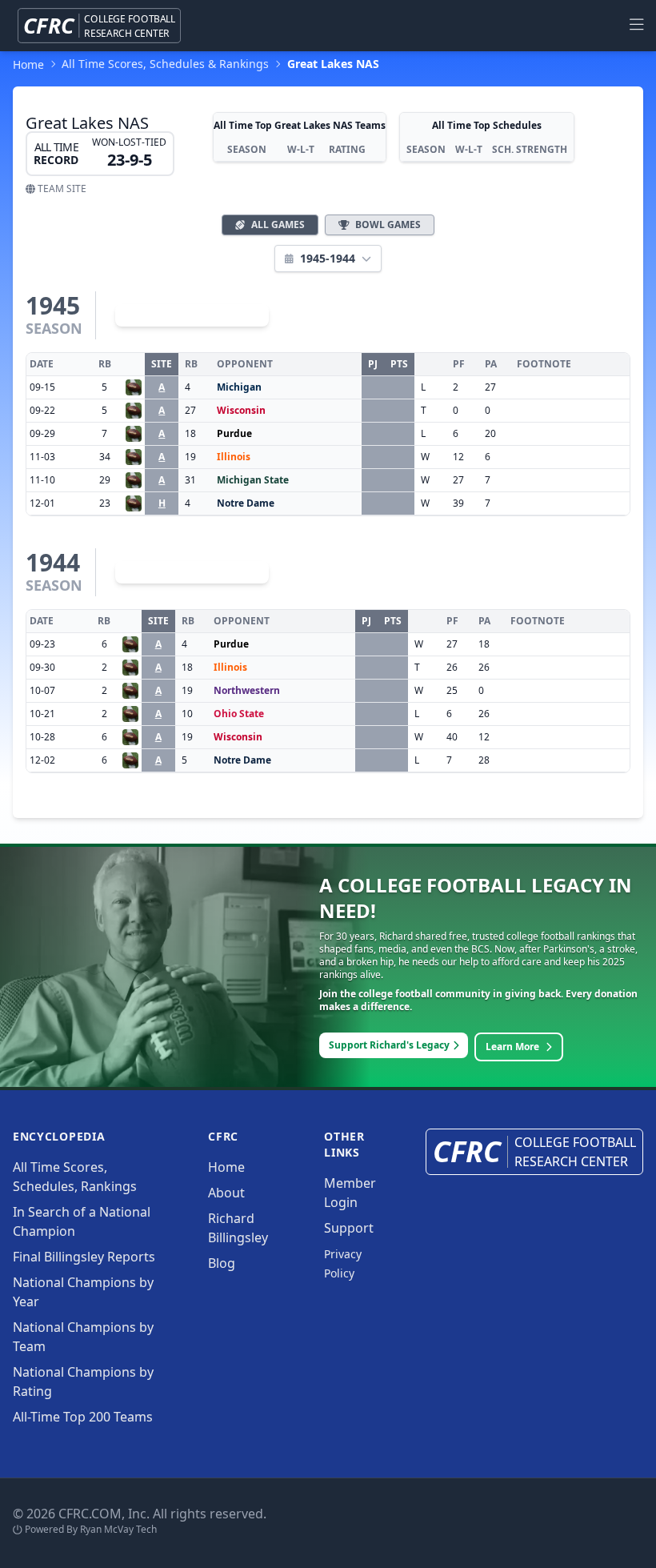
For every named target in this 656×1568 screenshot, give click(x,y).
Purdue (234, 433)
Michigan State (253, 480)
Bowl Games (388, 224)
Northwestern (247, 690)
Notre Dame (245, 503)
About (226, 1192)
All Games (278, 224)
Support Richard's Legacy (389, 1045)
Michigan (239, 387)
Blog (221, 1263)
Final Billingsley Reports (84, 1256)
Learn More (512, 1046)
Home (226, 1167)
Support (349, 1228)
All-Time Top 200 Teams (83, 1417)
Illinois (233, 456)
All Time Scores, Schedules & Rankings (165, 63)
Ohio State (239, 713)
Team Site (60, 188)
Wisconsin (241, 410)
